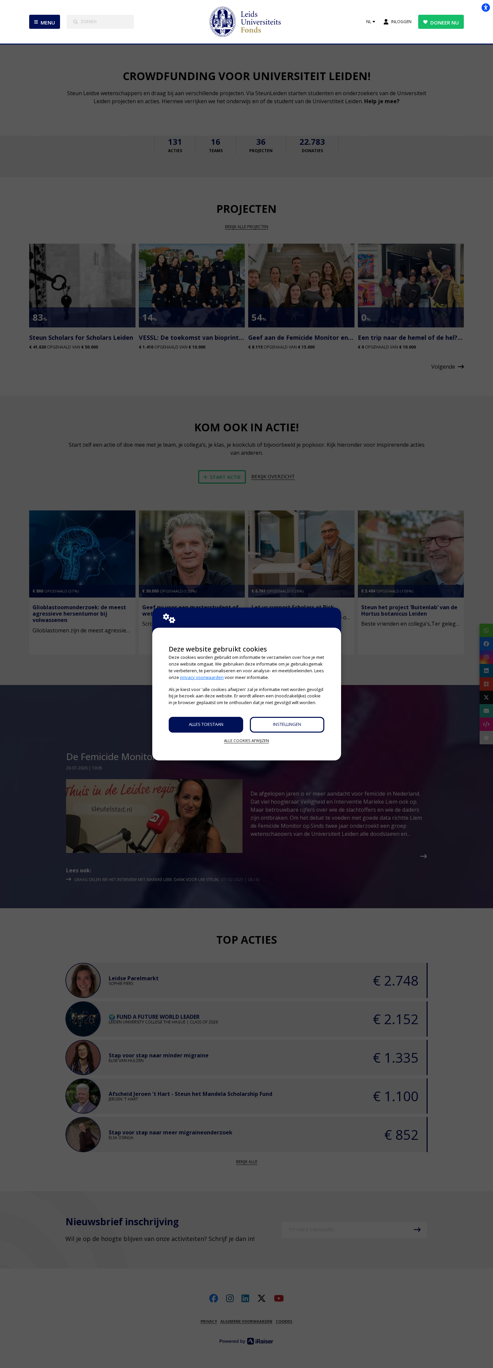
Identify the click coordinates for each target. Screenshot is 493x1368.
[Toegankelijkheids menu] (486, 7)
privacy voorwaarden (202, 677)
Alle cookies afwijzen (246, 740)
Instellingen (287, 724)
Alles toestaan (206, 724)
